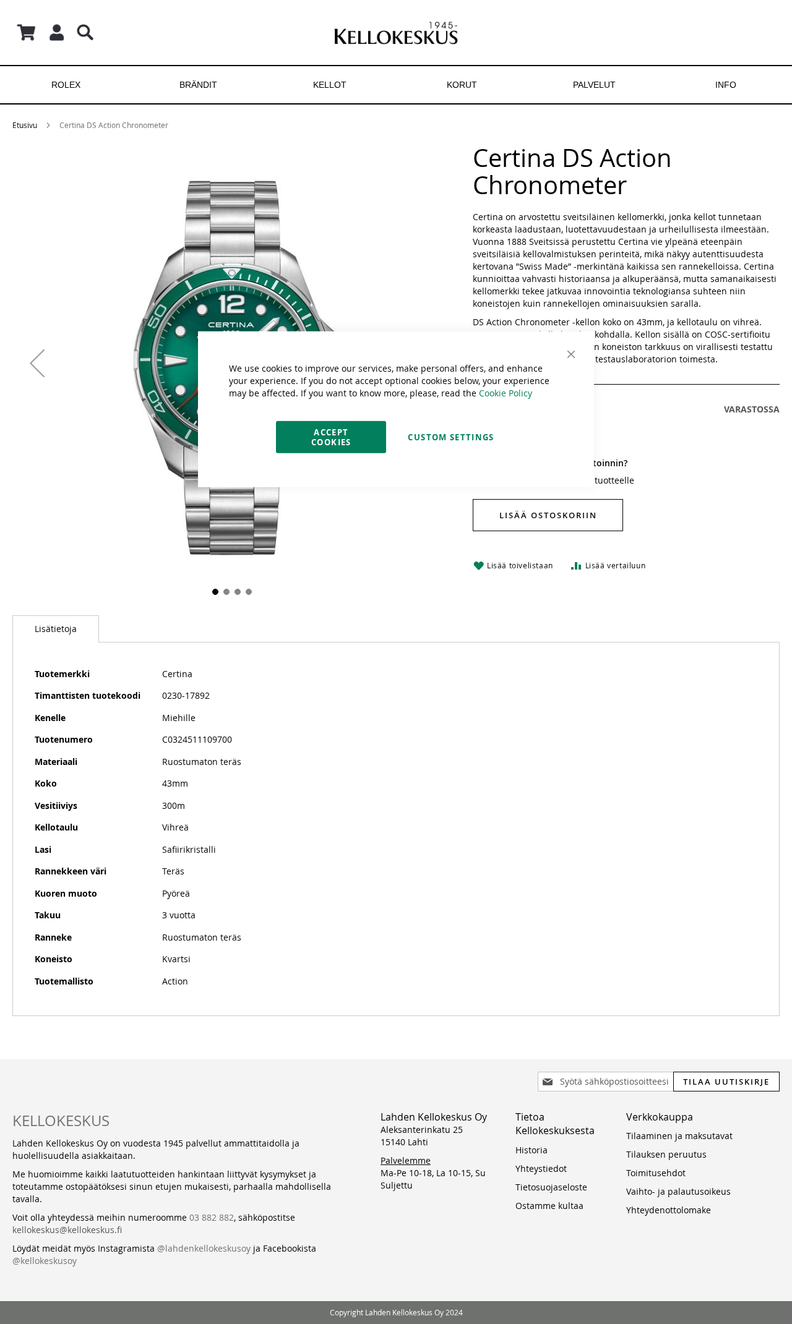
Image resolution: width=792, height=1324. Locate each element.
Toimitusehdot (656, 1173)
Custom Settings (451, 436)
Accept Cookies (331, 436)
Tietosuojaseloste (551, 1187)
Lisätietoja (56, 628)
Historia (531, 1150)
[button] (37, 362)
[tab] (55, 629)
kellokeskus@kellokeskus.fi (67, 1230)
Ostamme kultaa (549, 1205)
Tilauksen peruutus (666, 1154)
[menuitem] (66, 84)
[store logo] (396, 32)
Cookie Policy (505, 392)
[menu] (396, 84)
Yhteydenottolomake (668, 1210)
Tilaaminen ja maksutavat (679, 1136)
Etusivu (24, 125)
